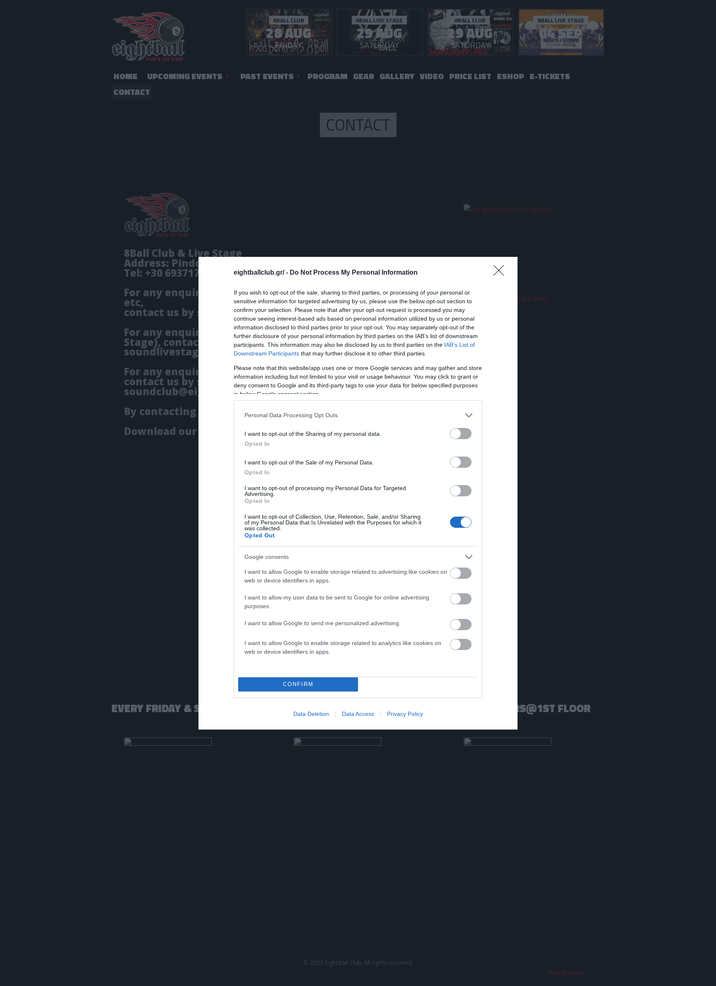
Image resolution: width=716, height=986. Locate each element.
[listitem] (358, 415)
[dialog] (358, 493)
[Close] (501, 273)
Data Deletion (311, 713)
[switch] (461, 433)
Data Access (358, 713)
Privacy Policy (405, 713)
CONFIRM (298, 684)
